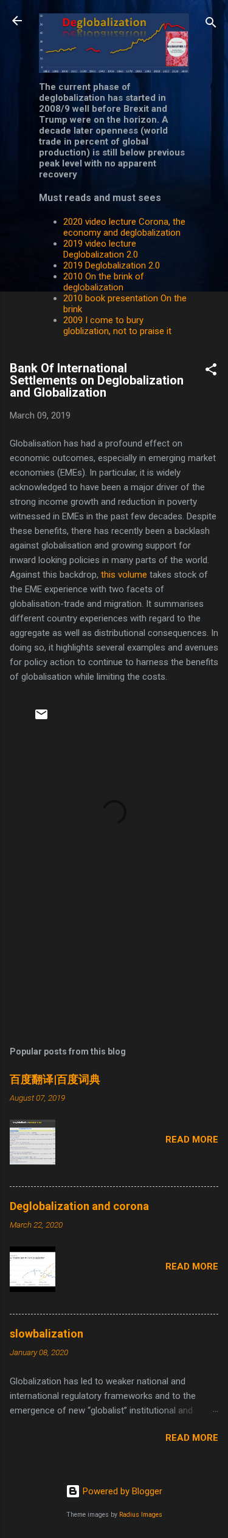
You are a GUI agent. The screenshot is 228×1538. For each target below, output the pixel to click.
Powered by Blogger (121, 1491)
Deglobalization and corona (79, 1206)
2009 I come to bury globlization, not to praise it (117, 326)
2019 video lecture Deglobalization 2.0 (100, 249)
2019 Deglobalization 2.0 (111, 265)
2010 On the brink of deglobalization (103, 282)
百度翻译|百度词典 (55, 1079)
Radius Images (140, 1515)
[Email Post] (41, 718)
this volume (124, 574)
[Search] (211, 24)
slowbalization (46, 1333)
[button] (211, 371)
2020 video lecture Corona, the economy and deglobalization (124, 227)
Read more (191, 1139)
